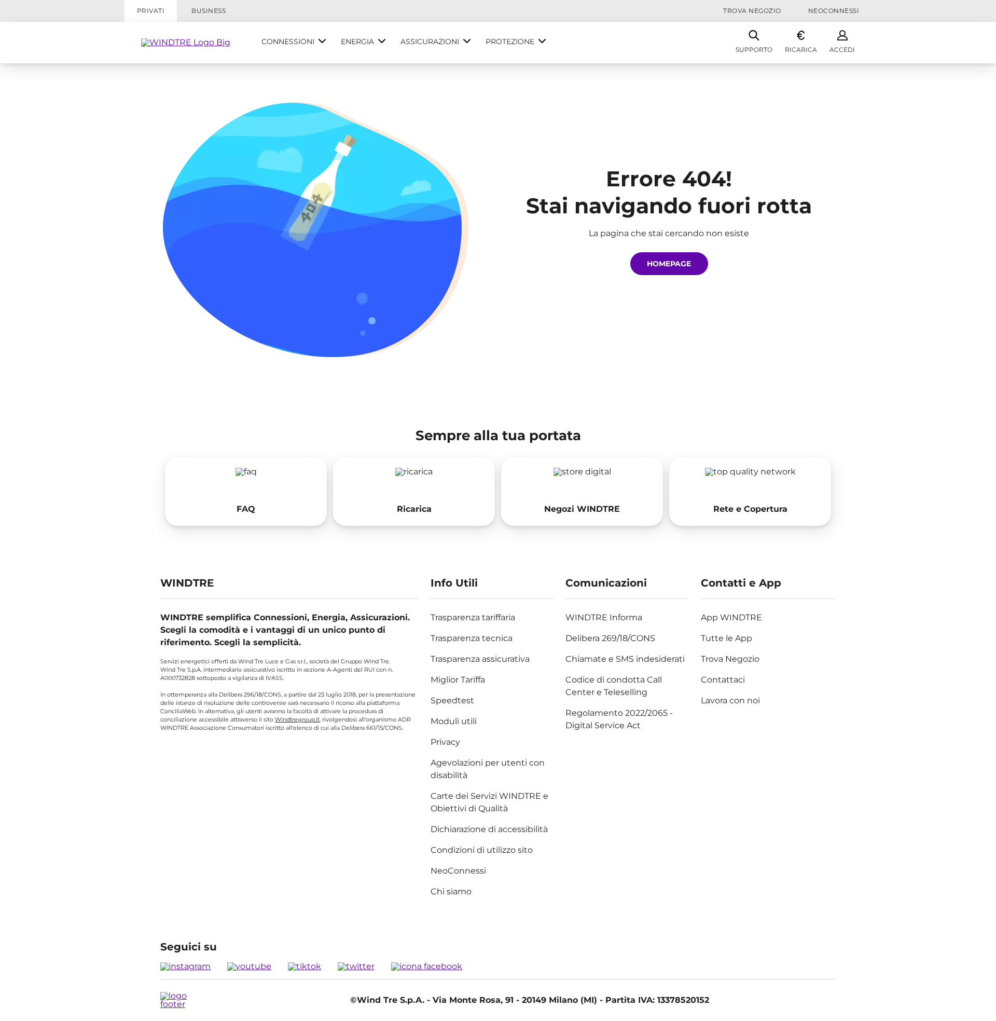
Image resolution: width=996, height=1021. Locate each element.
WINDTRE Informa (603, 617)
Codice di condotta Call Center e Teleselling (613, 686)
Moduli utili (454, 721)
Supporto (754, 49)
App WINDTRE (731, 617)
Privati (150, 11)
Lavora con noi (730, 700)
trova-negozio (582, 491)
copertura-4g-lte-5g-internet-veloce (750, 491)
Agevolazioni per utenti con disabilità (488, 769)
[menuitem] (293, 42)
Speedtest (452, 700)
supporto (246, 491)
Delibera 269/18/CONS (610, 638)
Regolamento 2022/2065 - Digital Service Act (619, 719)
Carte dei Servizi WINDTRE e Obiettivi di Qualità (489, 802)
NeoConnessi (833, 11)
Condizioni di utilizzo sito (482, 850)
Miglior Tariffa (458, 680)
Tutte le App (726, 638)
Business (208, 11)
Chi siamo (451, 891)
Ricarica (801, 49)
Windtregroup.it (297, 719)
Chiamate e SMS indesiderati (625, 659)
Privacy (445, 742)
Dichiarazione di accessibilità (489, 829)
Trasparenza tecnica (472, 638)
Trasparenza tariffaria (473, 617)
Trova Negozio (752, 11)
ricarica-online (414, 491)
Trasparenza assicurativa (480, 659)
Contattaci (723, 680)
